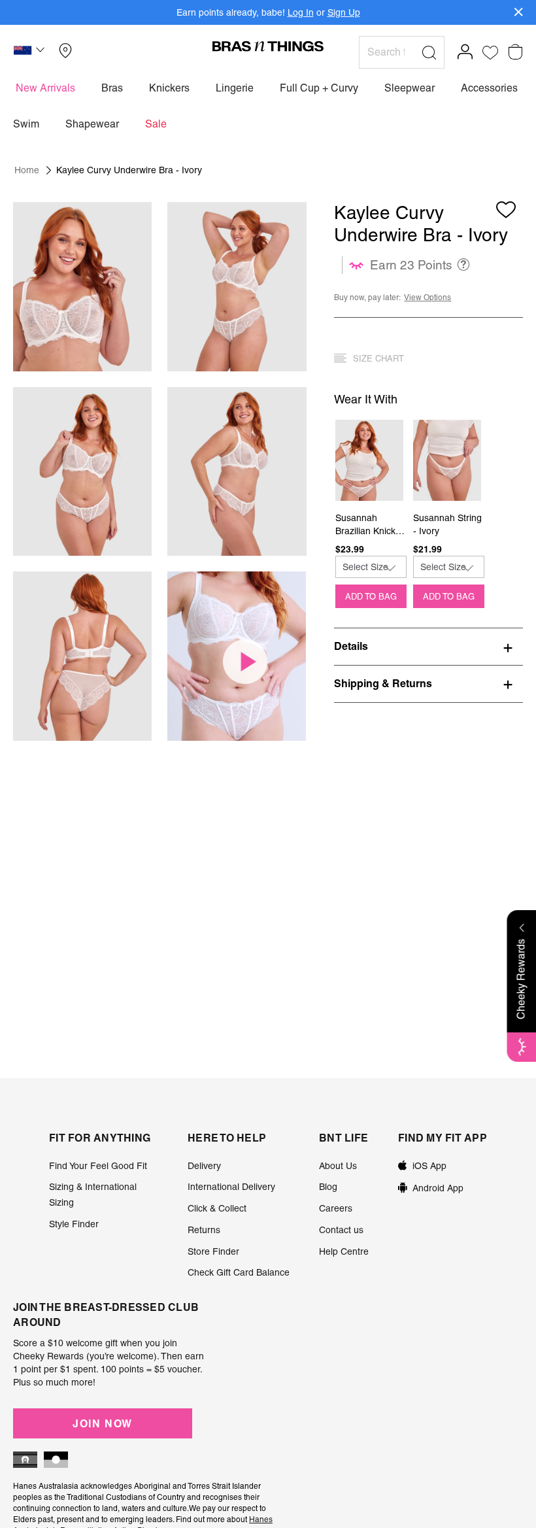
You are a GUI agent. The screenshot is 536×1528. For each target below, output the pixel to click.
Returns (204, 1230)
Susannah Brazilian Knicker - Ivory (369, 525)
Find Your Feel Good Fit (98, 1166)
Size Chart (378, 359)
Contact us (341, 1230)
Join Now (103, 1423)
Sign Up (343, 12)
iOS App (429, 1166)
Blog (328, 1186)
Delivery (204, 1166)
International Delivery (231, 1186)
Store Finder (213, 1251)
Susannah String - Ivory (447, 524)
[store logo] (268, 46)
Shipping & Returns (383, 683)
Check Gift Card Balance (239, 1272)
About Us (338, 1166)
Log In (301, 12)
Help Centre (344, 1251)
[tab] (428, 646)
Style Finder (74, 1224)
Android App (437, 1188)
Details (351, 646)
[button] (30, 52)
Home (26, 170)
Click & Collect (217, 1208)
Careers (335, 1208)
